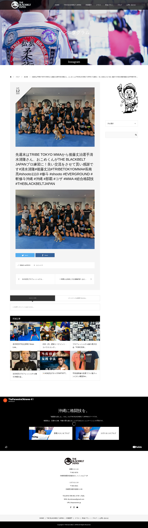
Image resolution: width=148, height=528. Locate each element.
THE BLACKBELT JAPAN (72, 5)
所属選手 (89, 5)
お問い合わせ (131, 5)
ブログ (119, 5)
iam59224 (27, 265)
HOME (57, 5)
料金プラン (109, 5)
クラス (98, 5)
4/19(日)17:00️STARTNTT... (56, 373)
